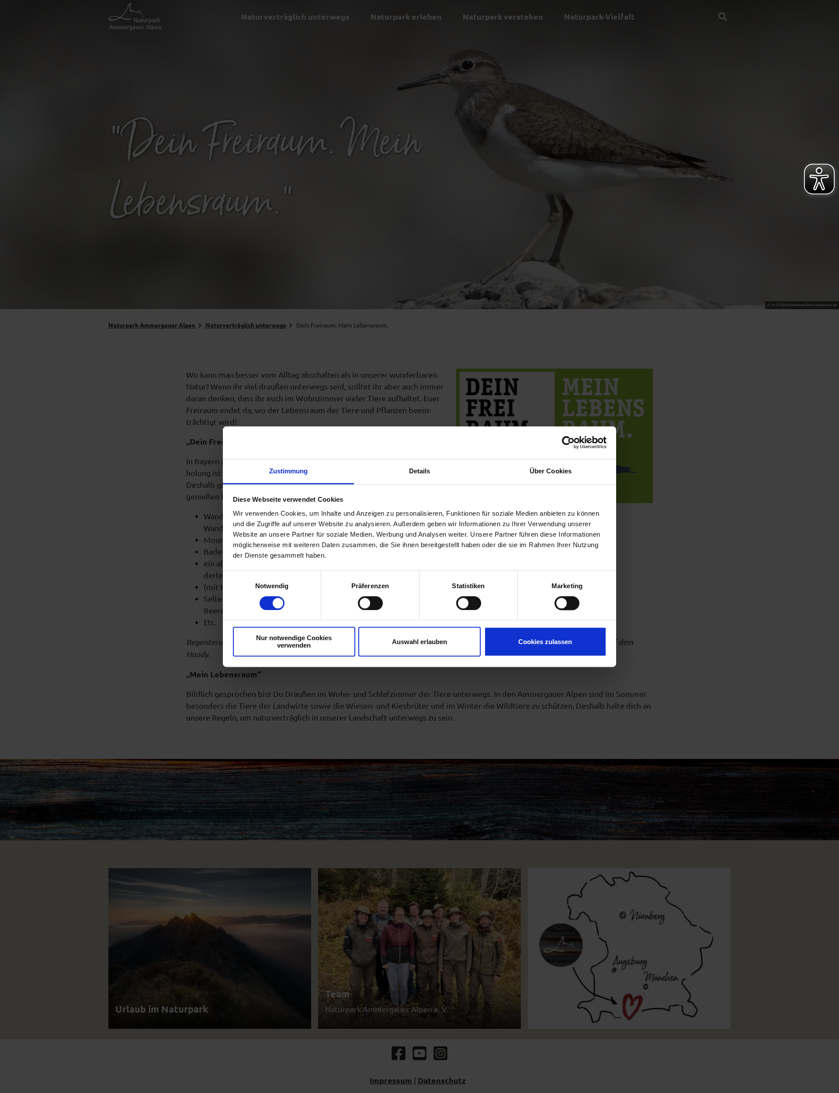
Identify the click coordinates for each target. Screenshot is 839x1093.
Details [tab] (419, 471)
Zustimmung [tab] (288, 471)
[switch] (370, 603)
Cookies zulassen (545, 641)
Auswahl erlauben (419, 641)
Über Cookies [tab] (551, 471)
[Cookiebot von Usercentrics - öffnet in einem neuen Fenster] (568, 442)
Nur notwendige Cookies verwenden (294, 641)
